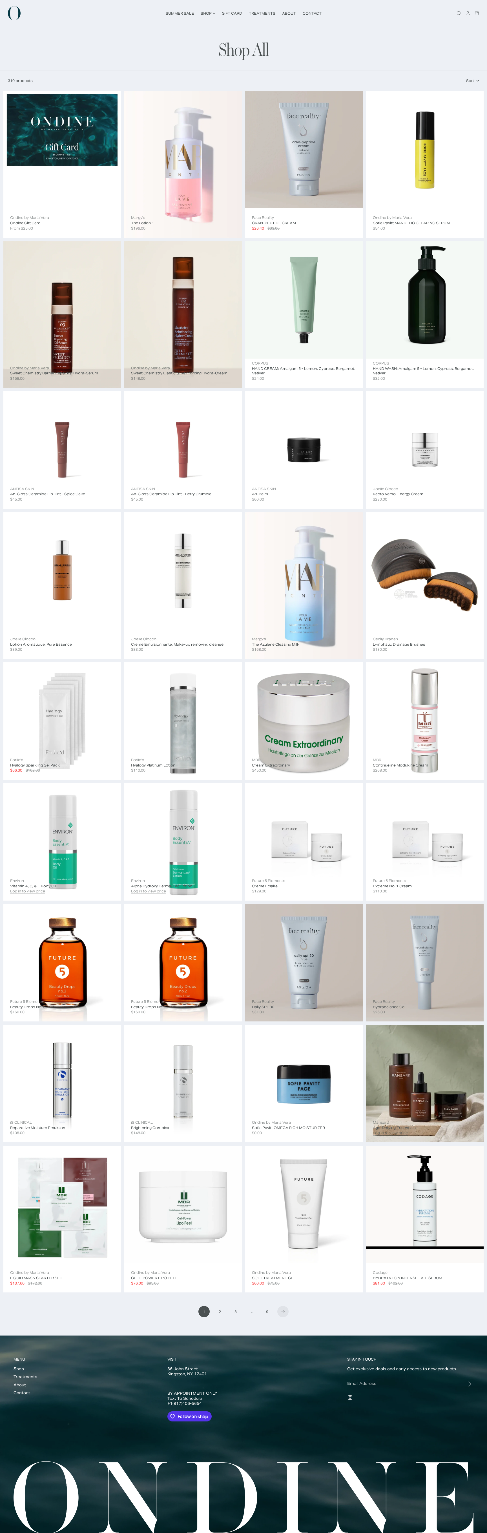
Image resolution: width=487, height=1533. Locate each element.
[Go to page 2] (283, 1311)
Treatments (25, 1376)
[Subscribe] (468, 1384)
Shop (19, 1369)
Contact (22, 1392)
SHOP (208, 13)
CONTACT (312, 13)
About (20, 1385)
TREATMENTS (262, 13)
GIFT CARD (232, 13)
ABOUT (289, 13)
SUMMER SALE (180, 13)
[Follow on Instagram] (350, 1397)
